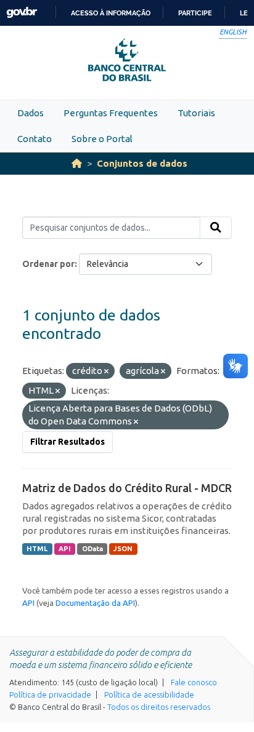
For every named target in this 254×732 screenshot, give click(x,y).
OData (92, 548)
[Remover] (106, 371)
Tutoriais (196, 113)
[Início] (77, 163)
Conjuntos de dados (142, 163)
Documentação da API (95, 603)
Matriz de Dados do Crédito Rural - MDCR (127, 488)
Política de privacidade (50, 694)
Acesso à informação (110, 13)
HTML (37, 548)
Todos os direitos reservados (158, 706)
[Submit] (216, 228)
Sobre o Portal (102, 138)
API (65, 548)
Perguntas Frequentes (110, 113)
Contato (34, 138)
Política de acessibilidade (149, 694)
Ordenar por (48, 264)
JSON (123, 548)
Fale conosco (194, 682)
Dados (30, 113)
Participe (195, 13)
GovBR (21, 12)
